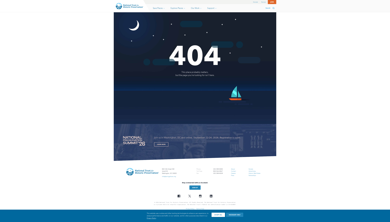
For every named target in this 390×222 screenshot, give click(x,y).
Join (272, 2)
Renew (263, 2)
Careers (233, 173)
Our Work (195, 9)
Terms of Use (200, 209)
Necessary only (234, 215)
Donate (255, 2)
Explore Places (177, 9)
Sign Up (195, 187)
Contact (233, 171)
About (233, 169)
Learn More (161, 144)
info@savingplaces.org (169, 176)
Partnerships (252, 175)
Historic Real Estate (254, 173)
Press (232, 175)
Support (210, 9)
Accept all (218, 215)
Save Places (158, 9)
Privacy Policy (190, 209)
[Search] (274, 8)
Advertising (252, 171)
